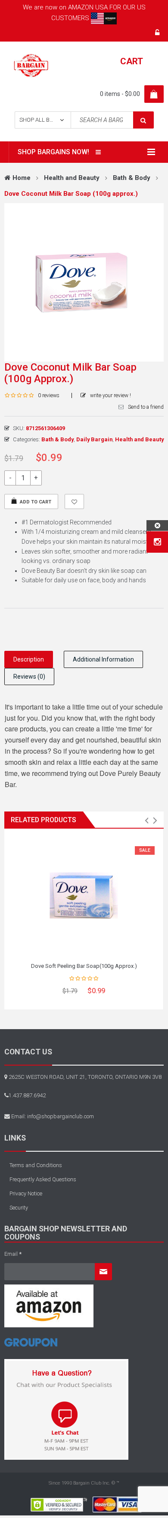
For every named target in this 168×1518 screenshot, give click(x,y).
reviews (48, 395)
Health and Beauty (72, 178)
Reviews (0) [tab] (29, 676)
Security (18, 1207)
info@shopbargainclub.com (60, 1116)
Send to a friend (146, 407)
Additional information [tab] (103, 659)
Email (13, 1254)
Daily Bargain (94, 439)
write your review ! (110, 395)
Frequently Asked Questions (42, 1179)
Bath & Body (131, 178)
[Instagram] (157, 542)
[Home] (30, 1345)
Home (21, 178)
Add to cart (35, 502)
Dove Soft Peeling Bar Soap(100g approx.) (84, 966)
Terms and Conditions (35, 1165)
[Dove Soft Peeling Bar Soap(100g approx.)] (83, 896)
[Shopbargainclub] (30, 65)
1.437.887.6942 (27, 1095)
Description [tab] (28, 659)
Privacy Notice (25, 1193)
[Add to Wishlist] (74, 501)
